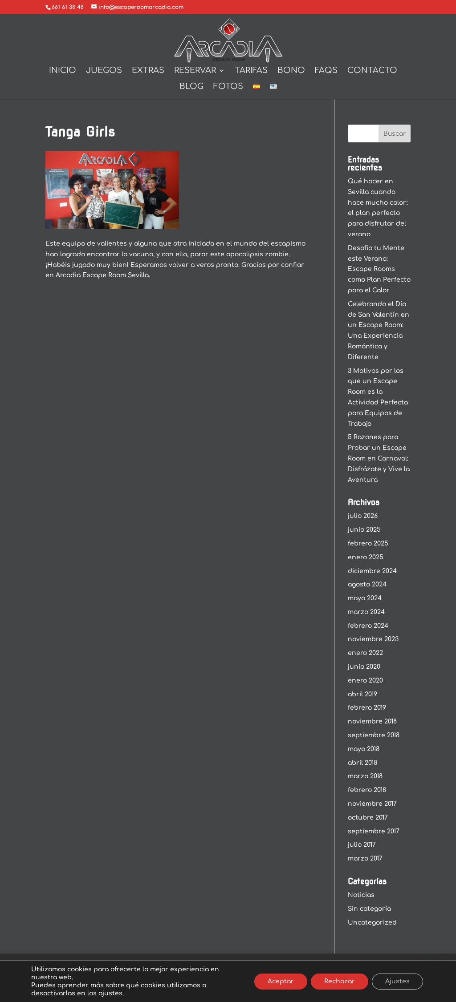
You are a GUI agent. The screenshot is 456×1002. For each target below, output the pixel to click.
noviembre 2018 (372, 721)
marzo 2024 (366, 612)
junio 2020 (364, 666)
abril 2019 (362, 694)
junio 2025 (364, 529)
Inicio (62, 71)
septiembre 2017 (373, 831)
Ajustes (397, 981)
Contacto (372, 71)
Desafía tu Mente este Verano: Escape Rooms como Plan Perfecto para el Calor (379, 269)
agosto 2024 (367, 584)
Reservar (195, 71)
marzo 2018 (365, 776)
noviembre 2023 (373, 639)
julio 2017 (362, 844)
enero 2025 (365, 557)
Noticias (361, 895)
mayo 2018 (363, 749)
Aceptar (281, 981)
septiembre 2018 (373, 735)
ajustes (110, 993)
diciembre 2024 (372, 571)
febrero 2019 (367, 707)
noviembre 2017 (372, 803)
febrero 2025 (368, 543)
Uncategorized (372, 922)
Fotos (228, 87)
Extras (148, 71)
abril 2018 (362, 763)
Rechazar (339, 981)
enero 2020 (365, 680)
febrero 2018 (367, 790)
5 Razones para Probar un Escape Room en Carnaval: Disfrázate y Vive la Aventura (379, 458)
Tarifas (251, 71)
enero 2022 (365, 653)
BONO (291, 71)
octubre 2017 (368, 817)
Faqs (326, 71)
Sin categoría (369, 908)
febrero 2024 (368, 625)
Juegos (104, 71)
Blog (191, 87)
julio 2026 (363, 516)
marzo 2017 (365, 858)
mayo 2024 (365, 598)
